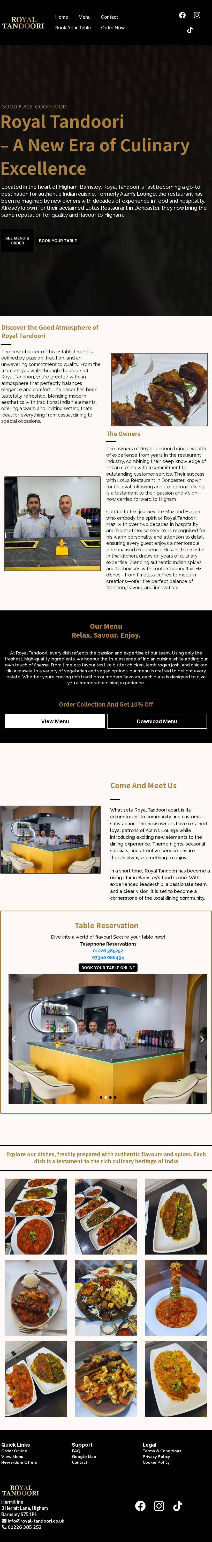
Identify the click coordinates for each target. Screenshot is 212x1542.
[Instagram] (197, 15)
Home (61, 17)
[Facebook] (182, 15)
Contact (109, 17)
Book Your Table (73, 27)
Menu (84, 17)
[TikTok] (190, 30)
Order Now (113, 27)
